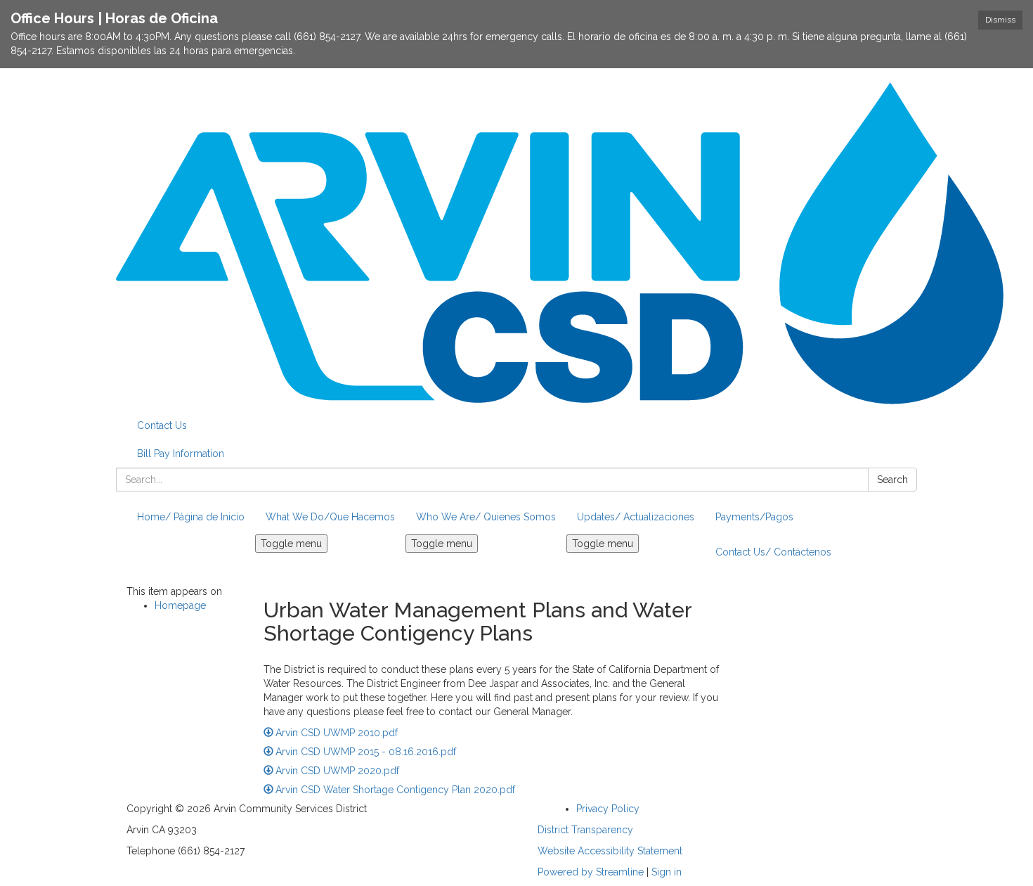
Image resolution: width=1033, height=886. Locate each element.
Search (892, 479)
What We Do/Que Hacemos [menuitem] (330, 516)
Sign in (666, 872)
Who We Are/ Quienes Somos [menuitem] (486, 516)
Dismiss (1000, 20)
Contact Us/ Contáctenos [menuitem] (773, 552)
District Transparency (585, 829)
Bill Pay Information (180, 453)
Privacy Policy (607, 808)
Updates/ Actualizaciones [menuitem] (635, 516)
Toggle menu (291, 543)
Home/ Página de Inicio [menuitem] (191, 516)
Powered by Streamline (591, 872)
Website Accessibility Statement (610, 850)
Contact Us (162, 425)
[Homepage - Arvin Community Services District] (516, 243)
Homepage (180, 605)
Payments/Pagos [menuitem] (754, 516)
